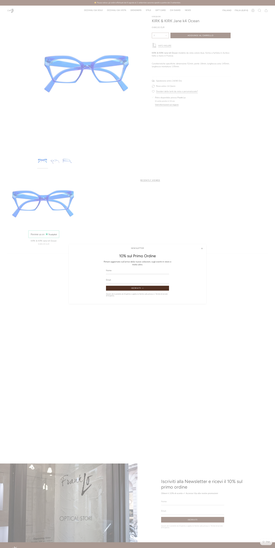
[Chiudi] (202, 248)
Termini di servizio (162, 294)
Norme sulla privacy (146, 294)
